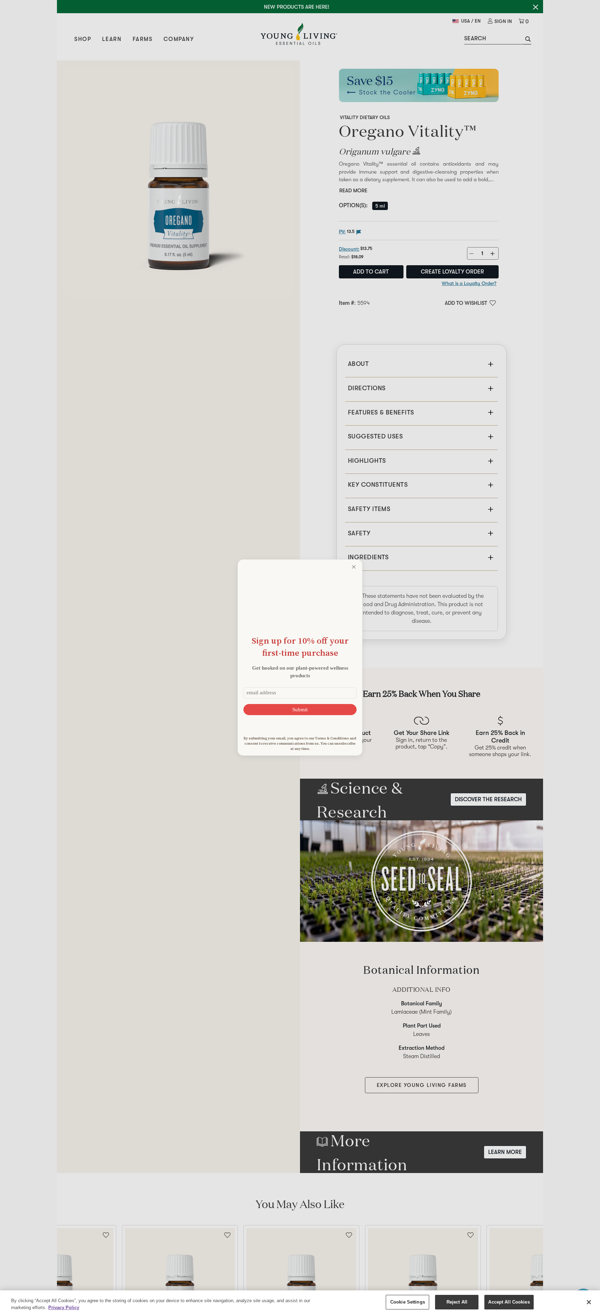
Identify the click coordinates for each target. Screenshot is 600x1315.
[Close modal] (353, 566)
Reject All (457, 1302)
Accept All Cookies (509, 1302)
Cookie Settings (407, 1302)
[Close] (589, 1302)
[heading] (300, 647)
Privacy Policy (63, 1307)
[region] (300, 1302)
